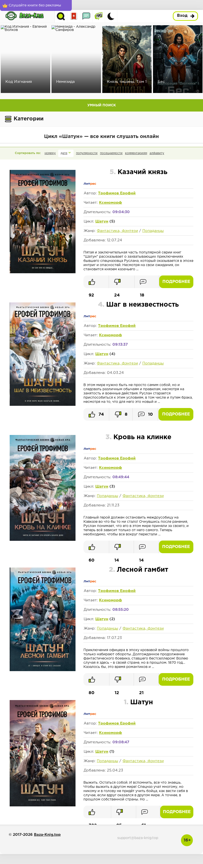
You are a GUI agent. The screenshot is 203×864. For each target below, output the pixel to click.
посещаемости (111, 153)
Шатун (101, 221)
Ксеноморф (110, 202)
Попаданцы (153, 230)
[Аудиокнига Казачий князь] (43, 272)
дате (64, 153)
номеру (50, 153)
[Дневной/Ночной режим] (111, 16)
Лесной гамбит (138, 570)
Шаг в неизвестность (138, 305)
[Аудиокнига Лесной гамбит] (43, 670)
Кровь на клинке (138, 437)
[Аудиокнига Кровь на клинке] (43, 539)
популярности (87, 153)
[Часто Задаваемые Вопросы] (98, 16)
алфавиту (157, 153)
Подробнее (176, 282)
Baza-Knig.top (47, 834)
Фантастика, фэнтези (117, 230)
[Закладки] (74, 16)
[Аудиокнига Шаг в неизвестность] (43, 404)
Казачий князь (138, 172)
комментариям (136, 153)
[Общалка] (86, 16)
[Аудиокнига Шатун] (43, 805)
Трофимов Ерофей (117, 193)
